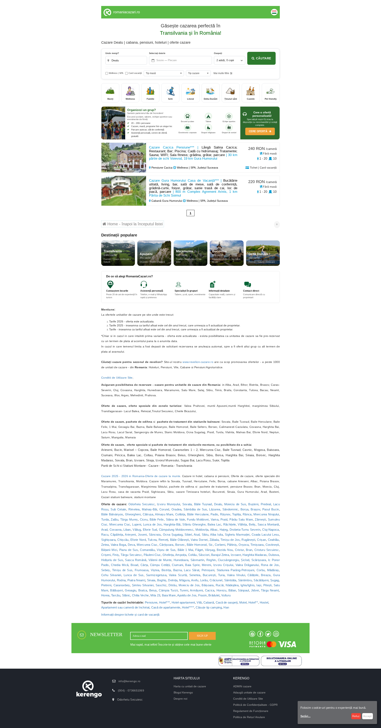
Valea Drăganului (247, 565)
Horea (105, 595)
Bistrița (166, 570)
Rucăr (220, 585)
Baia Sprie (192, 565)
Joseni (142, 534)
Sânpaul (243, 590)
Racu (104, 534)
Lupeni (136, 524)
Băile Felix (157, 519)
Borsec (180, 544)
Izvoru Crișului (223, 565)
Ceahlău (273, 539)
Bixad (134, 565)
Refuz (356, 716)
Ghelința (168, 554)
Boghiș (161, 580)
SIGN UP (202, 635)
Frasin (202, 595)
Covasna (116, 529)
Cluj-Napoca (270, 529)
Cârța (144, 565)
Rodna (121, 580)
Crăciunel (216, 580)
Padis (214, 514)
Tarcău (115, 595)
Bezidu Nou (225, 550)
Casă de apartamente (165, 607)
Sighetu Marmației (237, 534)
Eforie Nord (138, 539)
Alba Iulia (216, 534)
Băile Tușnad (203, 504)
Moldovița (202, 529)
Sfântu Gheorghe (194, 524)
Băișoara (208, 585)
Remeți (163, 539)
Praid (224, 519)
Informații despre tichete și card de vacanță (130, 614)
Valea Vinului (236, 575)
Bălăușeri (116, 590)
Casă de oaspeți (227, 602)
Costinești (272, 544)
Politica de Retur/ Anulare (249, 717)
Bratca (142, 590)
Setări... (305, 716)
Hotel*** (164, 602)
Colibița (180, 514)
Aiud (197, 534)
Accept (367, 716)
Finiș (116, 554)
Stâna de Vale (175, 519)
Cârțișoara (166, 544)
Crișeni (106, 554)
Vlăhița (242, 524)
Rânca (247, 514)
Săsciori (203, 554)
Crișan (261, 539)
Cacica (210, 590)
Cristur (239, 550)
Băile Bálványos (112, 514)
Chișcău (122, 539)
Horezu (221, 590)
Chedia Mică (119, 565)
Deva (131, 544)
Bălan (232, 590)
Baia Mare (169, 595)
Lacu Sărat (191, 570)
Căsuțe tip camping (209, 607)
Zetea (105, 544)
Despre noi (180, 698)
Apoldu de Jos (186, 595)
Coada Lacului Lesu (265, 534)
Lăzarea (214, 509)
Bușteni (253, 504)
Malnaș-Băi (149, 509)
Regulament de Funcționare (250, 711)
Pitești (267, 585)
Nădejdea (232, 585)
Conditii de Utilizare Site (117, 377)
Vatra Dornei (199, 539)
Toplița (236, 514)
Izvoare (236, 554)
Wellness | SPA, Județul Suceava (197, 167)
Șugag (274, 580)
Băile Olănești (179, 539)
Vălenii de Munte (159, 560)
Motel (243, 602)
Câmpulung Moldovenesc (176, 529)
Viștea (155, 570)
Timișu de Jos (230, 539)
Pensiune (151, 602)
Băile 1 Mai (185, 550)
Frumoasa (141, 570)
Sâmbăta (230, 580)
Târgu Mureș (129, 519)
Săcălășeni (261, 580)
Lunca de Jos (152, 524)
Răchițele (229, 524)
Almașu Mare (164, 514)
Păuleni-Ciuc (152, 554)
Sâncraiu (155, 534)
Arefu (194, 580)
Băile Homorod (197, 544)
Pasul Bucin (270, 509)
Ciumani (177, 565)
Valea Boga (118, 544)
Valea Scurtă (178, 575)
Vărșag (210, 550)
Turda (105, 519)
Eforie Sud (150, 529)
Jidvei (255, 590)
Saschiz (161, 585)
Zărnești (260, 519)
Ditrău (172, 585)
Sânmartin (197, 560)
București (209, 575)
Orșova (244, 544)
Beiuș (153, 590)
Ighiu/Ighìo (247, 585)
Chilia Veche (140, 595)
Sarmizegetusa (156, 575)
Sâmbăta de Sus (195, 509)
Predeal (266, 504)
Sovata (187, 504)
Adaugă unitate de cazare (249, 692)
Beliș (252, 524)
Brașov (255, 509)
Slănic (126, 595)
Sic (211, 544)
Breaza (266, 575)
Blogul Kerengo (183, 692)
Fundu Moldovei (198, 519)
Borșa (245, 509)
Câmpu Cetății (160, 565)
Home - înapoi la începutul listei (134, 224)
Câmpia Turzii (168, 590)
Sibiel (188, 534)
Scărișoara (258, 560)
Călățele (252, 575)
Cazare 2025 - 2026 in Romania (122, 476)
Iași (258, 585)
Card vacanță (135, 73)
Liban (127, 529)
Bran (249, 550)
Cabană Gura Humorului (167, 200)
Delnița (172, 580)
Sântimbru (245, 580)
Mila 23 (155, 595)
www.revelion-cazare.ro (198, 362)
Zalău (114, 519)
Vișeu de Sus (166, 550)
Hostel (264, 602)
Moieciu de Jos (189, 585)
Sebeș (105, 570)
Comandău (147, 550)
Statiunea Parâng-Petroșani (235, 570)
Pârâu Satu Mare (241, 519)
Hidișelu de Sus (112, 560)
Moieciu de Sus (235, 504)
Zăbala (214, 539)
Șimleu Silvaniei (143, 585)
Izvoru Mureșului (168, 504)
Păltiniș (232, 544)
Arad (104, 529)
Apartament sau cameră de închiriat (125, 607)
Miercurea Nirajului (266, 514)
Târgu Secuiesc (131, 554)
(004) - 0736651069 (131, 690)
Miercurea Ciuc (147, 544)
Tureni (184, 590)
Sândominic (230, 509)
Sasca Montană (268, 524)
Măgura (184, 580)
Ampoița (180, 554)
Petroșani (208, 570)
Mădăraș (273, 570)
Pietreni (106, 585)
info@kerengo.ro (129, 681)
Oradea (176, 509)
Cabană (208, 602)
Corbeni (220, 544)
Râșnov (225, 514)
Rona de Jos (270, 565)
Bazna (177, 570)
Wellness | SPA (116, 73)
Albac (214, 529)
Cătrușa (148, 514)
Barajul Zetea (220, 554)
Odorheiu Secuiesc (141, 504)
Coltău (192, 554)
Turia (221, 575)
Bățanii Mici (109, 550)
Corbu (261, 570)
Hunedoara (181, 560)
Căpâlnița (116, 534)
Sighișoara (108, 539)
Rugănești (248, 539)
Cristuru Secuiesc (266, 550)
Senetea (194, 575)
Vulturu (226, 595)
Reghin (211, 560)
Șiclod (245, 560)
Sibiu (205, 534)
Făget (199, 550)
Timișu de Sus (122, 570)
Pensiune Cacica (162, 167)
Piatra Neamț (136, 580)
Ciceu (144, 519)
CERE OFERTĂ (258, 131)
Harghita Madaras (254, 554)
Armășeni (196, 590)
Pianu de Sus (128, 550)
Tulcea (152, 539)
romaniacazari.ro (126, 12)
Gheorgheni (133, 514)
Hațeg (224, 529)
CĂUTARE (263, 58)
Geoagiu (130, 590)
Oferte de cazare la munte (162, 476)
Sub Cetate (118, 509)
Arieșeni (130, 534)
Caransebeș (122, 585)
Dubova (273, 554)
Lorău (204, 580)
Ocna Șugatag (173, 534)
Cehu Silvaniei (111, 575)
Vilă (199, 602)
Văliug (137, 529)
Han (226, 607)
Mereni (206, 565)
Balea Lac (214, 524)
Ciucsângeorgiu (228, 560)
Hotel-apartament (183, 602)
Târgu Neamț (270, 590)
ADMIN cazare (242, 686)
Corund (164, 509)
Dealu (218, 504)
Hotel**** (188, 607)
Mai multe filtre (221, 73)
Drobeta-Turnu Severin (245, 529)
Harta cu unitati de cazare (190, 686)
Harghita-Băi (172, 524)
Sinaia (151, 580)
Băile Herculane (198, 514)
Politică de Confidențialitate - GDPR (255, 704)
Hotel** (253, 602)
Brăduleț (213, 595)
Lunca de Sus (134, 575)
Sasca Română (135, 560)
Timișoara (257, 544)
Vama (214, 519)
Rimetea (134, 509)
